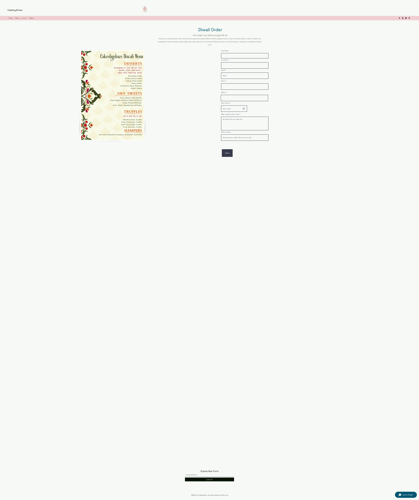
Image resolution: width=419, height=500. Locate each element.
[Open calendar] (244, 108)
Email (223, 70)
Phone (223, 81)
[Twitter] (406, 18)
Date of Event (226, 103)
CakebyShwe (15, 10)
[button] (17, 18)
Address (223, 92)
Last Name (224, 60)
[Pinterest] (409, 18)
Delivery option (226, 132)
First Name (224, 50)
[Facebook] (399, 18)
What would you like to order (230, 114)
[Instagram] (403, 18)
